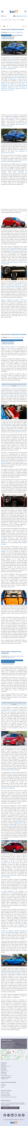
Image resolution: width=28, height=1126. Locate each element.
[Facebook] (5, 1115)
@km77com (20, 32)
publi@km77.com (5, 1071)
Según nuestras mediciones (8, 346)
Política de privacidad (5, 1095)
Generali (8, 315)
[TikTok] (23, 1115)
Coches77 (3, 1084)
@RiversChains (11, 657)
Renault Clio (13, 83)
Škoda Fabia (13, 79)
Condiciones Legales (5, 1094)
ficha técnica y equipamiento (19, 76)
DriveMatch (3, 1085)
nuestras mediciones (14, 118)
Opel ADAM (13, 824)
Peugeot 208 (22, 821)
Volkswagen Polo (5, 85)
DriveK (2, 1087)
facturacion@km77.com (6, 1075)
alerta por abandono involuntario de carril (14, 972)
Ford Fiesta (22, 82)
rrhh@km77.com (4, 1078)
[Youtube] (15, 1115)
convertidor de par (5, 892)
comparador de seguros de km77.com (17, 299)
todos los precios (13, 60)
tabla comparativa (19, 925)
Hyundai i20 (4, 83)
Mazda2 (3, 392)
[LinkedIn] (12, 1115)
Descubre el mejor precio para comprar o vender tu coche (14, 385)
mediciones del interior (20, 431)
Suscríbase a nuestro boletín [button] (10, 1107)
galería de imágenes (15, 620)
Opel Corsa (22, 79)
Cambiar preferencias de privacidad (8, 1097)
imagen (17, 477)
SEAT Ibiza (21, 83)
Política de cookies (5, 1092)
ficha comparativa (5, 876)
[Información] (0, 26)
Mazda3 (3, 541)
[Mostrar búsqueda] (25, 11)
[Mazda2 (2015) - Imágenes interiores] (14, 597)
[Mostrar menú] (2, 11)
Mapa (13, 1043)
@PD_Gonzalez (20, 337)
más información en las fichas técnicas (17, 249)
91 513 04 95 (10, 1047)
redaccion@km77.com (6, 1066)
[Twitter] (8, 1115)
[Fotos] (4, 26)
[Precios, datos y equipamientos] (7, 26)
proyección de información (15, 286)
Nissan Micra (18, 822)
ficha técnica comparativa (13, 769)
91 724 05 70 (12, 1045)
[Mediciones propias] (10, 26)
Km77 (14, 11)
